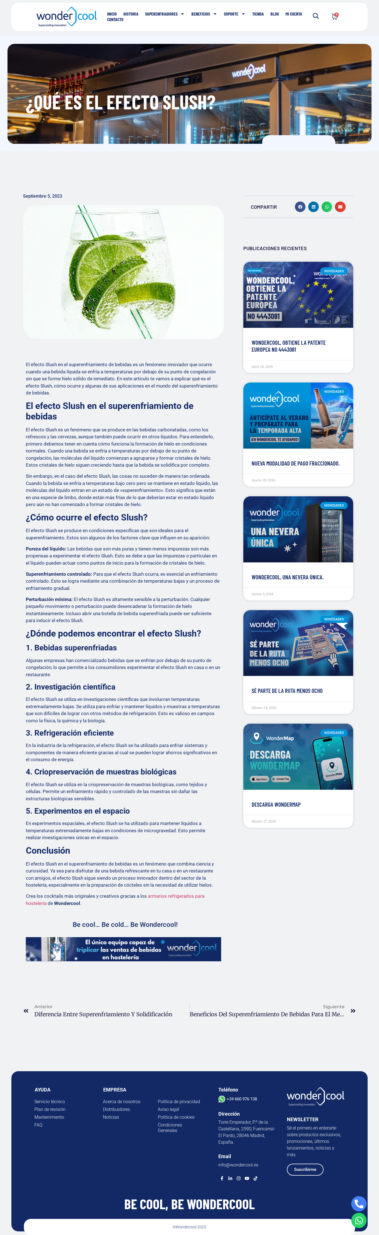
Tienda (258, 13)
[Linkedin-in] (230, 1178)
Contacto (115, 19)
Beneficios (200, 13)
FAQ (38, 1125)
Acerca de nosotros (121, 1101)
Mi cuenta (293, 13)
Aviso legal (168, 1109)
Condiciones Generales (170, 1127)
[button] (300, 207)
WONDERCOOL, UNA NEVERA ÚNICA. (288, 577)
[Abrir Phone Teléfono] (359, 1203)
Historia (130, 13)
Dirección (229, 1114)
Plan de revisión (49, 1109)
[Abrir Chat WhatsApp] (359, 1220)
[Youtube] (246, 1178)
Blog (275, 13)
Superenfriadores (161, 13)
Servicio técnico (49, 1101)
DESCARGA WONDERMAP (276, 804)
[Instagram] (238, 1178)
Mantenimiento (49, 1117)
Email (224, 1156)
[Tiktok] (255, 1178)
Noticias (111, 1117)
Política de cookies (176, 1117)
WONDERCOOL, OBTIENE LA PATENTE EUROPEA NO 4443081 (289, 346)
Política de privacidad (179, 1101)
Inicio (112, 13)
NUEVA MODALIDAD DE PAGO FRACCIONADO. (296, 463)
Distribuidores (116, 1109)
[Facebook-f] (222, 1178)
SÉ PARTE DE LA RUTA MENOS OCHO (287, 690)
